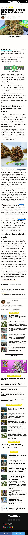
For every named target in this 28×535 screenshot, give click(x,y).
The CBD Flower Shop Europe (8, 276)
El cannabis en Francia (15, 284)
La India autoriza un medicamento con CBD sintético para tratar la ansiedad (11, 388)
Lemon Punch (16, 129)
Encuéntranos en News (8, 524)
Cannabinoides (4, 7)
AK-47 (14, 114)
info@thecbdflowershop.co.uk (8, 279)
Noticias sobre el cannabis (11, 5)
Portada (3, 5)
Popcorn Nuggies (21, 169)
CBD (10, 7)
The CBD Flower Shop (6, 49)
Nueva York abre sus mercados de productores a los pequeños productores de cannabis (13, 383)
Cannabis (20, 5)
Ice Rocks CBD (22, 192)
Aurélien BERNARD (10, 18)
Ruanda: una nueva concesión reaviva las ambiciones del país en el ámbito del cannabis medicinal (12, 394)
